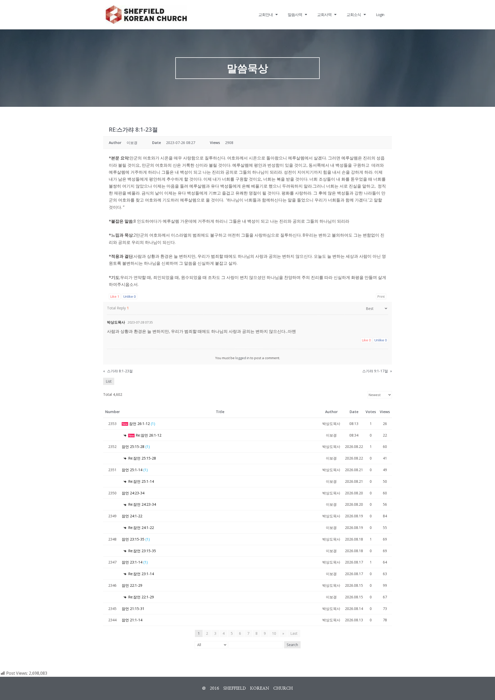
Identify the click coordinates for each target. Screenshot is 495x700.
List (109, 381)
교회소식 (353, 14)
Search (292, 644)
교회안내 (265, 14)
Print (381, 296)
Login (380, 14)
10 (274, 633)
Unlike (129, 296)
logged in (242, 358)
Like (114, 296)
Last (294, 633)
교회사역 (324, 14)
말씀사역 (295, 14)
